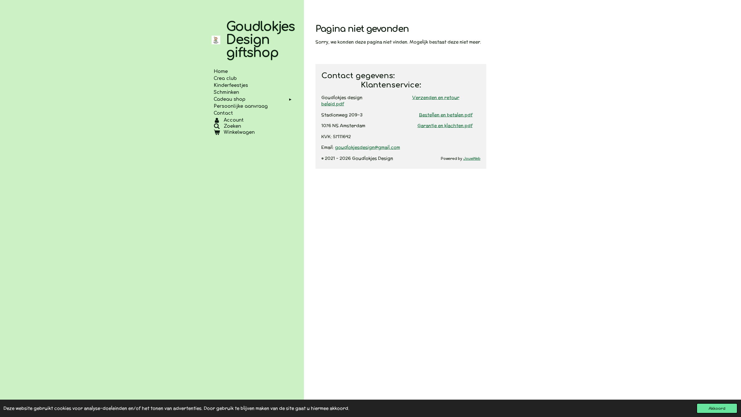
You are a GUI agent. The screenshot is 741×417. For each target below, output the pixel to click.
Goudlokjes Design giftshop (260, 39)
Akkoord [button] (717, 408)
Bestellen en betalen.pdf (446, 115)
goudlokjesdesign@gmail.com (367, 147)
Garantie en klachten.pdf (445, 125)
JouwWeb (471, 158)
